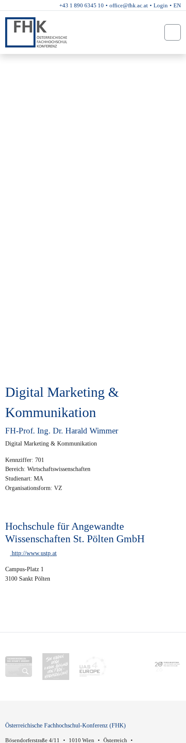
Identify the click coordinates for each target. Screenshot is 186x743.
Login (161, 5)
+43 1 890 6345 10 (81, 5)
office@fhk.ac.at (128, 5)
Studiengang (32, 61)
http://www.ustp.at (33, 553)
